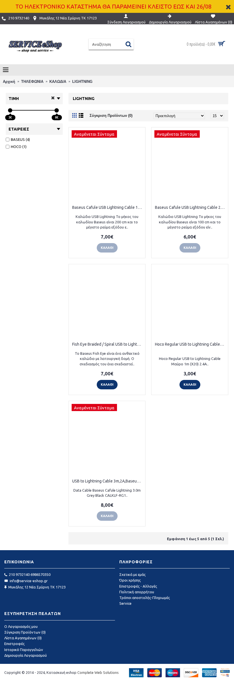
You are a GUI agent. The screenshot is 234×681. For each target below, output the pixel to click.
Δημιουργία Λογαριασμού (25, 655)
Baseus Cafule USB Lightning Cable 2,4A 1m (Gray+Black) (191, 207)
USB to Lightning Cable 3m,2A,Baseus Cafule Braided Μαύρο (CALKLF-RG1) (108, 481)
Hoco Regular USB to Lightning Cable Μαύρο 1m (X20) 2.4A (191, 344)
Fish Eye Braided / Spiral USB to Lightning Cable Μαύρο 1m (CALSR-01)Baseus (108, 344)
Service (125, 603)
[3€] (10, 110)
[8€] (57, 110)
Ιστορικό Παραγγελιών (23, 650)
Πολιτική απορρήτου (136, 592)
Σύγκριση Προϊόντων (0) (111, 115)
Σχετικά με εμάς (132, 574)
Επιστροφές (14, 644)
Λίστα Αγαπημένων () (23, 638)
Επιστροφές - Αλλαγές (138, 586)
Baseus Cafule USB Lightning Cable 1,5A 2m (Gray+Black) (108, 207)
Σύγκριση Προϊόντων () (25, 632)
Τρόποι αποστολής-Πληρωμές (144, 598)
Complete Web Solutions (98, 672)
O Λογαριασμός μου (21, 626)
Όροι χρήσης (130, 580)
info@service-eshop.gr (29, 581)
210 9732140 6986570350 (30, 574)
